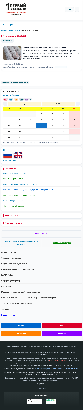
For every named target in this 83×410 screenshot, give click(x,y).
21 (30, 131)
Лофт (61, 325)
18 (74, 125)
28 (30, 137)
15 (41, 125)
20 (20, 131)
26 (9, 137)
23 (52, 131)
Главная (4, 30)
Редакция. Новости (12, 215)
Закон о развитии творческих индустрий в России (44, 47)
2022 (21, 99)
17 (63, 125)
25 (74, 131)
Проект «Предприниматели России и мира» (20, 184)
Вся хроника (7, 41)
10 (63, 119)
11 (74, 119)
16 (52, 125)
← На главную (7, 25)
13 (20, 125)
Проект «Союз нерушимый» (14, 173)
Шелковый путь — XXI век (13, 201)
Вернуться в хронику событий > (15, 82)
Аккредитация (41, 384)
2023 (16, 99)
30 (52, 137)
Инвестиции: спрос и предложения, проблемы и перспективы (28, 190)
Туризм (21, 325)
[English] (18, 155)
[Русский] (7, 155)
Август (23, 104)
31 (63, 137)
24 (63, 131)
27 (20, 137)
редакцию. (50, 365)
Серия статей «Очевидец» (14, 206)
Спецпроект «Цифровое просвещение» (19, 195)
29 (41, 137)
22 (41, 131)
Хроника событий (14, 30)
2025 (5, 99)
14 (30, 125)
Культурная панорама (13, 223)
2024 (10, 99)
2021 (26, 99)
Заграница (21, 333)
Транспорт (61, 333)
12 (9, 125)
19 (9, 131)
